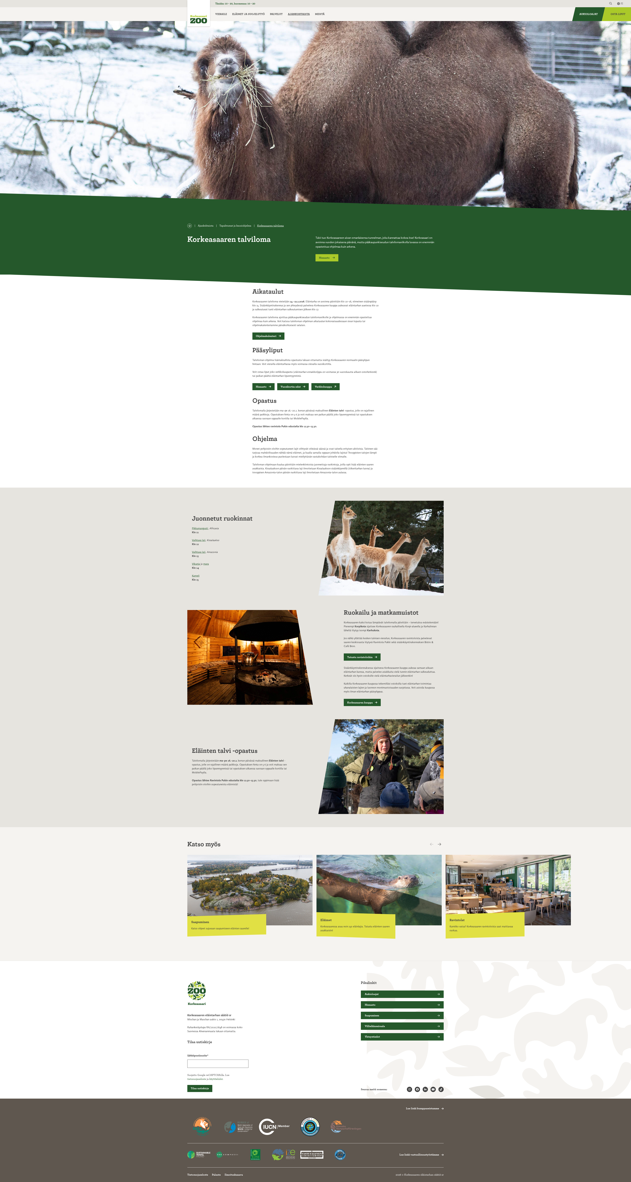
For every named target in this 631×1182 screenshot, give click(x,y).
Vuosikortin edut (291, 386)
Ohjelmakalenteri (266, 336)
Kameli (195, 575)
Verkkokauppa (323, 386)
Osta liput (618, 14)
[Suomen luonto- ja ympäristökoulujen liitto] (255, 1155)
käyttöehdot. (216, 1079)
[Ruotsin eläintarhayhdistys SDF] (346, 1127)
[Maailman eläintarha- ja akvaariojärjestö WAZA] (238, 1127)
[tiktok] (441, 1089)
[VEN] (340, 1155)
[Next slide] (440, 844)
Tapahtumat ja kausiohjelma (235, 225)
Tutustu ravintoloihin (360, 657)
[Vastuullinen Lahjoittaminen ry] (311, 1155)
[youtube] (433, 1089)
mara (206, 563)
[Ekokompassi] (227, 1155)
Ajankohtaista (299, 14)
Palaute (216, 1174)
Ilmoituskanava (234, 1174)
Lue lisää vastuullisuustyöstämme (419, 1154)
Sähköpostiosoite (197, 1055)
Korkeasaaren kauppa (360, 702)
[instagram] (409, 1089)
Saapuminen (372, 1015)
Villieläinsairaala (375, 1026)
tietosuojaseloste (196, 1079)
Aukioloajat (588, 14)
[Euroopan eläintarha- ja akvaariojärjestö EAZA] (202, 1127)
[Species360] (310, 1127)
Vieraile (221, 14)
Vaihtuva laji (198, 540)
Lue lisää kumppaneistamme (422, 1108)
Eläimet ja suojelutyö (248, 14)
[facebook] (417, 1089)
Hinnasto (324, 257)
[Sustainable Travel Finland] (198, 1155)
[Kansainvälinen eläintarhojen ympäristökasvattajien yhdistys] (283, 1155)
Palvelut (276, 14)
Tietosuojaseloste (197, 1174)
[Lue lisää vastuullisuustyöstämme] (274, 1127)
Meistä (320, 14)
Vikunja (196, 563)
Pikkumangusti (200, 528)
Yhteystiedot (372, 1036)
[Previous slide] (434, 844)
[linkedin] (425, 1089)
